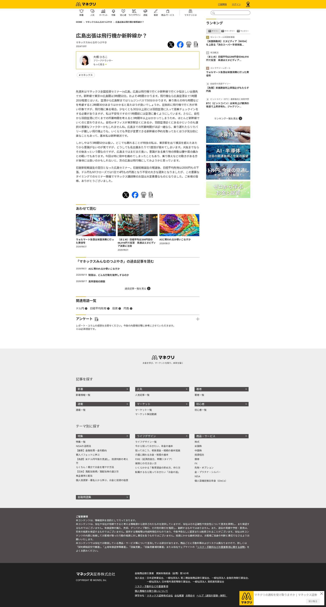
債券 (197, 459)
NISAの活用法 (83, 446)
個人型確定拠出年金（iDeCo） (211, 480)
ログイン (236, 4)
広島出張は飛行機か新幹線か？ (129, 22)
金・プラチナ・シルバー (208, 472)
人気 (139, 389)
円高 (126, 308)
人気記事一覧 (142, 395)
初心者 (200, 404)
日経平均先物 (98, 308)
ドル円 (80, 308)
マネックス (87, 75)
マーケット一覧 (143, 409)
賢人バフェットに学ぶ (88, 454)
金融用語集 (84, 497)
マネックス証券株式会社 (160, 595)
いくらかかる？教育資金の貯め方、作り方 (157, 467)
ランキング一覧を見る (226, 118)
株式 (197, 441)
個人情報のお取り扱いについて (151, 591)
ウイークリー (230, 31)
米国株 (198, 446)
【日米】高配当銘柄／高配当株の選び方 (97, 471)
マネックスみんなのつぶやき (99, 22)
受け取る (313, 601)
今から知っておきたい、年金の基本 (154, 446)
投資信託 (199, 454)
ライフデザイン (146, 436)
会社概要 (179, 595)
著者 (199, 389)
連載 (80, 404)
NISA (197, 476)
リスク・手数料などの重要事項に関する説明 (221, 547)
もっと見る (99, 64)
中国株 (198, 450)
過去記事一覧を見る (135, 288)
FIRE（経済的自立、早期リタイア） (154, 459)
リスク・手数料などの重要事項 (151, 586)
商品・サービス (205, 436)
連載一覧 (80, 409)
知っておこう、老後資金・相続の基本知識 (157, 450)
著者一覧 (199, 395)
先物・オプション (204, 467)
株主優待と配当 (84, 475)
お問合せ (190, 595)
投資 (115, 308)
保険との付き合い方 (146, 463)
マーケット (143, 404)
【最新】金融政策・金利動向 (91, 450)
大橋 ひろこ (100, 57)
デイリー (215, 31)
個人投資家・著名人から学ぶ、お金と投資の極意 (102, 480)
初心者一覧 (200, 409)
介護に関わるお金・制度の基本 (151, 454)
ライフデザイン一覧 (146, 441)
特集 (80, 436)
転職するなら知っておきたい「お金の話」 (157, 472)
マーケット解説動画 (146, 414)
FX (196, 463)
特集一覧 (80, 441)
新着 (80, 389)
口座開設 (222, 4)
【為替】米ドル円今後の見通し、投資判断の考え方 (102, 461)
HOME (79, 22)
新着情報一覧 (83, 395)
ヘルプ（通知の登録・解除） (211, 595)
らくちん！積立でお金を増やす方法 (95, 467)
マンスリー (244, 31)
